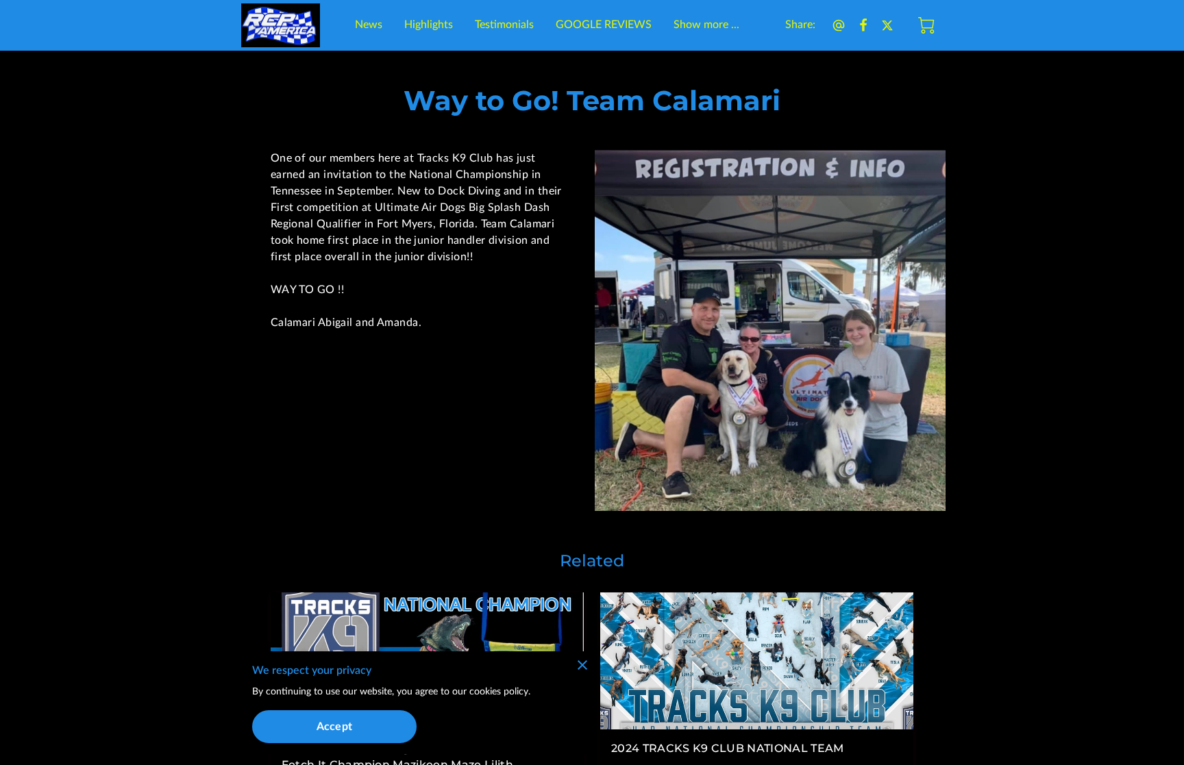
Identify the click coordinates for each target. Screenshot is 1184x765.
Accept (334, 726)
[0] (926, 25)
